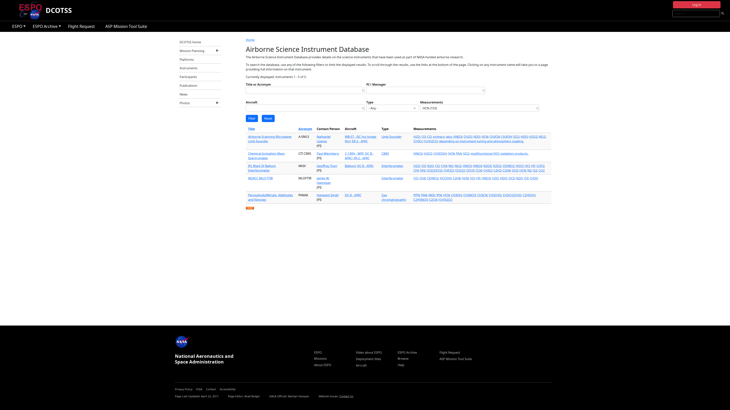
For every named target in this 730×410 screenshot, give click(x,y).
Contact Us (346, 396)
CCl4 (479, 170)
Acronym (305, 129)
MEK (431, 195)
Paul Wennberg (328, 153)
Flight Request (81, 26)
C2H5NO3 (420, 200)
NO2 (542, 137)
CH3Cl (417, 141)
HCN (485, 137)
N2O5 (487, 166)
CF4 (416, 170)
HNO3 (417, 153)
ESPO (16, 27)
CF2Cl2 (460, 170)
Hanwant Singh (328, 195)
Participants (188, 77)
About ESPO (322, 365)
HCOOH (445, 178)
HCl (527, 166)
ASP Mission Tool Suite (126, 26)
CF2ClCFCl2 (434, 170)
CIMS (385, 153)
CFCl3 (470, 170)
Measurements (431, 102)
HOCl (519, 166)
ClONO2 (508, 166)
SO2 (516, 137)
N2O (477, 137)
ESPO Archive (44, 27)
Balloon (350, 166)
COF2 (540, 166)
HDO (524, 137)
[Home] (32, 10)
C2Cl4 (433, 200)
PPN (416, 195)
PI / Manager (376, 84)
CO (429, 137)
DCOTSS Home (190, 42)
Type (369, 102)
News (184, 94)
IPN (439, 195)
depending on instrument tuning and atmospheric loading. (481, 141)
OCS (515, 170)
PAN (424, 195)
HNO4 (477, 166)
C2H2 (497, 170)
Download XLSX (250, 208)
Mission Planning (191, 52)
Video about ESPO (369, 352)
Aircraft (251, 102)
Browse (403, 358)
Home (250, 40)
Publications (188, 86)
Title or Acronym (258, 84)
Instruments (189, 68)
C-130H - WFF (354, 153)
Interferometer (392, 166)
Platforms (187, 60)
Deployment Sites (368, 359)
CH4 (444, 166)
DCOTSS (59, 10)
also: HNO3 (454, 137)
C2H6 (506, 170)
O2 (535, 170)
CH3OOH (440, 153)
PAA (459, 153)
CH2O (468, 137)
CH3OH (506, 137)
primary (438, 137)
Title (251, 129)
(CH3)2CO (430, 141)
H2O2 (533, 137)
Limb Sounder (392, 137)
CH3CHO (495, 195)
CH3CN (495, 137)
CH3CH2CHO (512, 195)
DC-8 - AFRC (365, 166)
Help (401, 365)
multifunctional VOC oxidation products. (499, 153)
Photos (184, 104)
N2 (529, 170)
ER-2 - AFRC (360, 141)
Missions (320, 358)
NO (450, 166)
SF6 (422, 170)
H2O (416, 137)
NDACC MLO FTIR (260, 178)
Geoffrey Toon (327, 166)
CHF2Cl (449, 170)
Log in (696, 5)
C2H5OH (529, 195)
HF (533, 166)
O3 (423, 137)
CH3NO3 (469, 195)
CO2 (542, 170)
